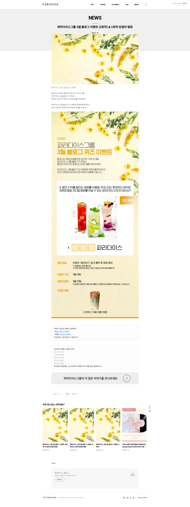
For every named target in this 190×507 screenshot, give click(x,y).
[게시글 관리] (60, 394)
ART (92, 5)
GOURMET (115, 5)
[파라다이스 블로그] (50, 4)
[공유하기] (58, 394)
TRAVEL (103, 5)
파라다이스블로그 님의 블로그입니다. (65, 475)
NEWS (136, 5)
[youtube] (127, 498)
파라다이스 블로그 (62, 473)
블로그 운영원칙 (142, 498)
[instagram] (124, 498)
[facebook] (130, 498)
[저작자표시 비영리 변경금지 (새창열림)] (74, 394)
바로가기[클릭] (64, 331)
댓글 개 (53, 463)
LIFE (126, 5)
